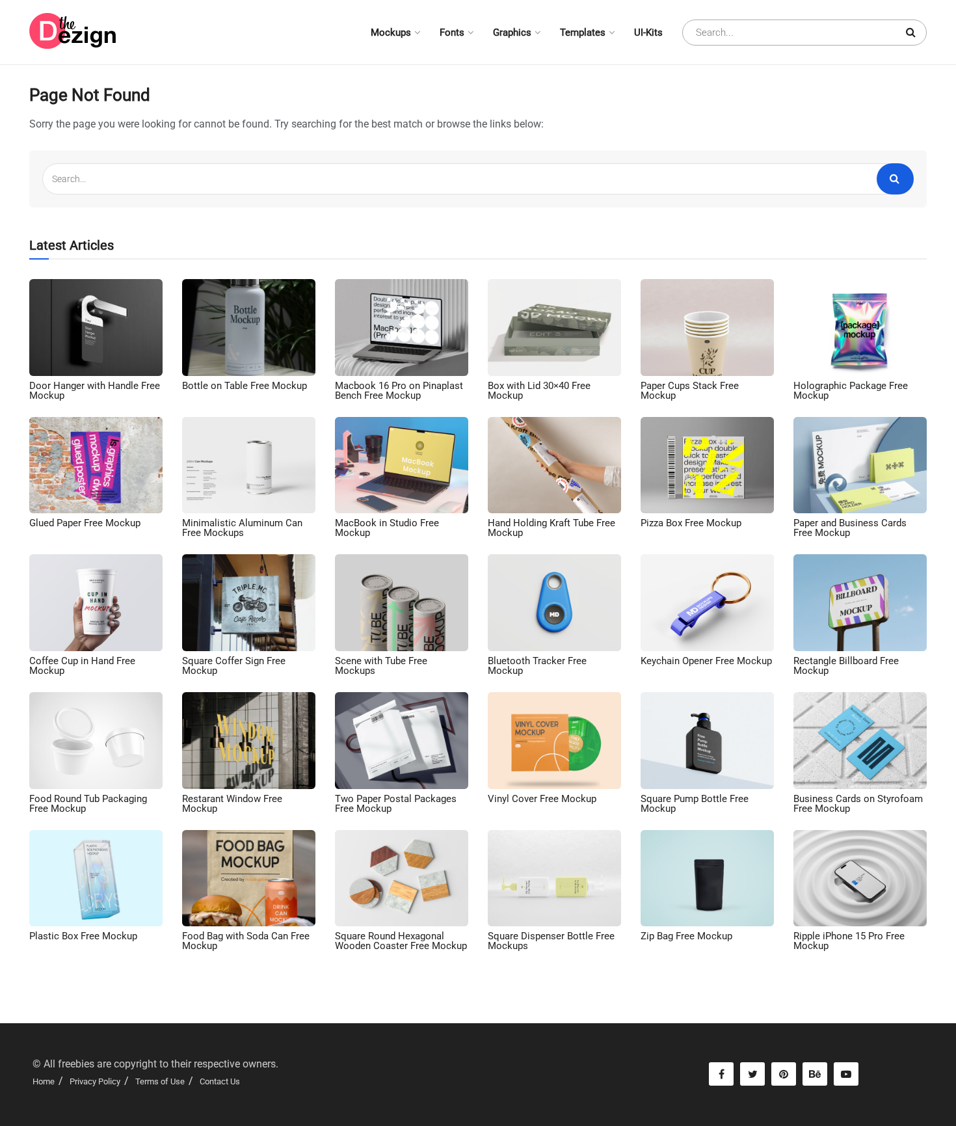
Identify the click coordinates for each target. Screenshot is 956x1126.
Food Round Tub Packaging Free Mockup (88, 803)
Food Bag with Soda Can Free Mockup (246, 941)
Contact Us (220, 1081)
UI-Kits (648, 32)
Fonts (452, 32)
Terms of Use (160, 1081)
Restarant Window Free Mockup (232, 803)
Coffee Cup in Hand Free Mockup (82, 666)
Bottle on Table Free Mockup (244, 386)
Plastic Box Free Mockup (83, 936)
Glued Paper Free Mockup (84, 523)
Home (44, 1081)
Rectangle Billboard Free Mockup (846, 666)
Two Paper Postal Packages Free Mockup (396, 803)
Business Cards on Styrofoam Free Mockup (858, 803)
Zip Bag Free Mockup (686, 936)
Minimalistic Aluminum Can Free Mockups (242, 528)
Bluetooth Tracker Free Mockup (537, 666)
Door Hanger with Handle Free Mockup (94, 390)
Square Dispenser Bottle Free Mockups (551, 941)
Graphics (512, 32)
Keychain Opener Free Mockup (706, 661)
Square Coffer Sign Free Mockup (233, 666)
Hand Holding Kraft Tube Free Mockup (551, 528)
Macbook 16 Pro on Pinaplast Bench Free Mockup (399, 390)
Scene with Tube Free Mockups (381, 666)
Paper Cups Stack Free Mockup (690, 390)
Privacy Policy (95, 1081)
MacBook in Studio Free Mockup (387, 528)
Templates (582, 32)
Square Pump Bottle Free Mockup (695, 803)
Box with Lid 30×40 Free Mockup (539, 390)
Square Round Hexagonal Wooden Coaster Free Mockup (401, 941)
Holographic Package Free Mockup (850, 390)
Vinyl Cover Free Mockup (542, 799)
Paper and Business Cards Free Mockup (850, 528)
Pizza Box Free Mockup (691, 523)
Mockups (391, 32)
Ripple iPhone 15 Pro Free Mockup (849, 941)
